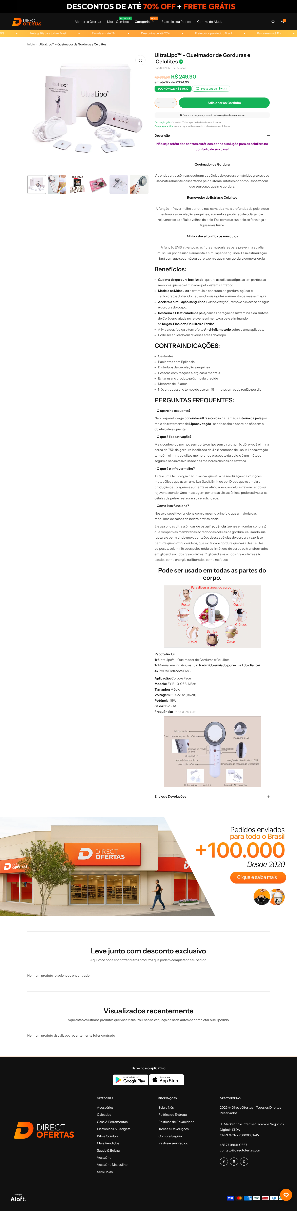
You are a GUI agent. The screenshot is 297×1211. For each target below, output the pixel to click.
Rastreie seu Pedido (173, 1143)
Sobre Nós (166, 1107)
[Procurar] (273, 21)
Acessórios (105, 1107)
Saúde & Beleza (108, 1150)
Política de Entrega (172, 1114)
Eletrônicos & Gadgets (114, 1129)
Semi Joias (105, 1172)
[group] (87, 112)
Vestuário (104, 1157)
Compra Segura (170, 1136)
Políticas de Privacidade (176, 1122)
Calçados (104, 1114)
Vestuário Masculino (112, 1165)
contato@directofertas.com (240, 1150)
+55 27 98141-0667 (233, 1145)
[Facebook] (224, 1162)
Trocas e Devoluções (173, 1129)
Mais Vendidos (108, 1143)
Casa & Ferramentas (112, 1122)
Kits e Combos (108, 1136)
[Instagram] (234, 1162)
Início (31, 44)
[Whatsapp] (244, 1162)
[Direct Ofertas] (27, 21)
